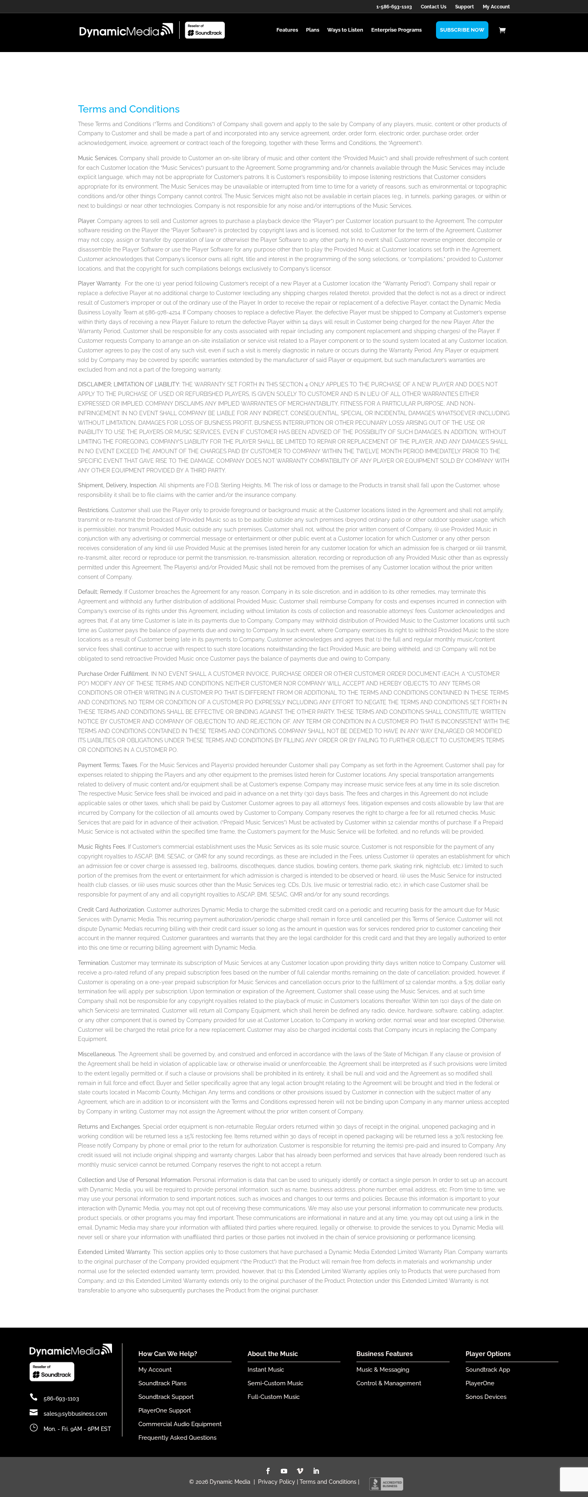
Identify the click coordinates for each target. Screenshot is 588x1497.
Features (287, 30)
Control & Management (388, 1383)
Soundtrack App (488, 1369)
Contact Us (433, 7)
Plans (312, 30)
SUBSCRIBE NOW (462, 30)
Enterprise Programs (396, 30)
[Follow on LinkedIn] (316, 1471)
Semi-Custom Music (275, 1383)
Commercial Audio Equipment (180, 1424)
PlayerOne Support (164, 1410)
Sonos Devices (486, 1397)
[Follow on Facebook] (268, 1471)
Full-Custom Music (274, 1397)
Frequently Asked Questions (177, 1437)
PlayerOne (480, 1383)
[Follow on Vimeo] (300, 1471)
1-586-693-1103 (394, 7)
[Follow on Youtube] (284, 1471)
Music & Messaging (382, 1369)
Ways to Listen (345, 30)
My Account (496, 7)
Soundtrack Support (166, 1397)
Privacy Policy (276, 1482)
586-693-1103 (61, 1398)
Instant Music (266, 1369)
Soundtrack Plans (162, 1383)
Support (464, 7)
